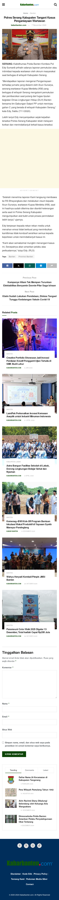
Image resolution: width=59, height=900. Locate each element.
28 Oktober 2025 (30, 584)
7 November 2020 (39, 25)
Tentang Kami (17, 879)
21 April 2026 (29, 420)
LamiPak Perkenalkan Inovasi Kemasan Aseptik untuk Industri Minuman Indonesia (28, 415)
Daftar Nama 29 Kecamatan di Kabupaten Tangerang (33, 779)
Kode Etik (27, 873)
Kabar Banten (12, 531)
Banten (33, 13)
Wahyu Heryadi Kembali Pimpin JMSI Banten (25, 578)
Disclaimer (16, 873)
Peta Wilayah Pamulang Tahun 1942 (36, 789)
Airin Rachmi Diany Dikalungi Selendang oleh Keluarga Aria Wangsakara (33, 803)
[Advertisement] (29, 158)
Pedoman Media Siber (36, 879)
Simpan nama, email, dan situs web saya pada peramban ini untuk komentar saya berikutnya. (28, 744)
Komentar (8, 667)
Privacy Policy (40, 873)
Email (5, 716)
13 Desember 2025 (27, 531)
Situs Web (7, 729)
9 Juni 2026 (28, 368)
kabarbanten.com (18, 25)
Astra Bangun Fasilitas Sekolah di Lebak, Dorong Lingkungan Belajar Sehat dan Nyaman (27, 468)
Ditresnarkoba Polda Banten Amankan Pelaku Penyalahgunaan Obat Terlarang (35, 819)
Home (25, 13)
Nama (6, 703)
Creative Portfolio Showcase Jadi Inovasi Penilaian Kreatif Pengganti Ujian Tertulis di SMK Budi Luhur (28, 360)
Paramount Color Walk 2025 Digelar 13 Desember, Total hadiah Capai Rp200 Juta (28, 630)
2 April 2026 (29, 476)
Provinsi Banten (26, 256)
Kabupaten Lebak (13, 461)
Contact (30, 884)
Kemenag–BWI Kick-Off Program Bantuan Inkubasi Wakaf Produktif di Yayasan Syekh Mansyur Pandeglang (29, 524)
